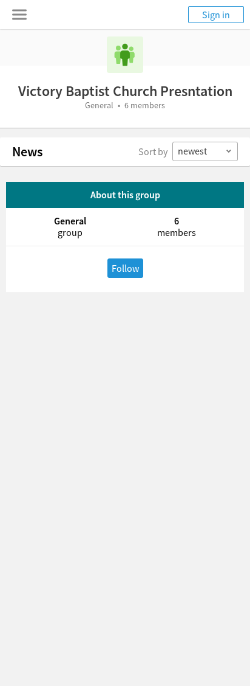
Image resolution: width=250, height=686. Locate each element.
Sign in (216, 15)
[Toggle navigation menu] (19, 14)
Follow (125, 268)
